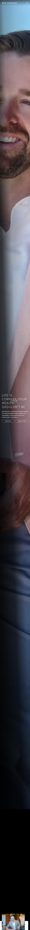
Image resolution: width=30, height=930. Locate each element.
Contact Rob (22, 421)
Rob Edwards (9, 3)
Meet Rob (8, 421)
